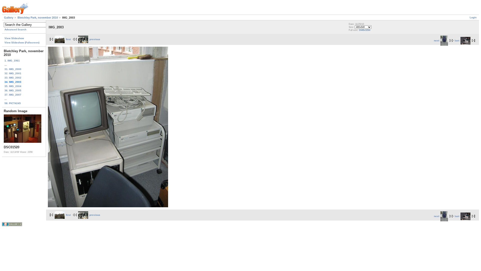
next (436, 40)
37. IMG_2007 (13, 94)
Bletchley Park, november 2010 (38, 17)
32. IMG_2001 (13, 73)
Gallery (8, 17)
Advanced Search (15, 29)
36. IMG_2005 (13, 90)
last (457, 40)
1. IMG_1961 (12, 60)
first (68, 39)
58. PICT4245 (13, 103)
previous (94, 39)
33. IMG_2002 (13, 77)
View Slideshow (14, 38)
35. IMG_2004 (13, 86)
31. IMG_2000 (13, 69)
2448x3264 (364, 30)
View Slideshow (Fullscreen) (22, 42)
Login (473, 17)
